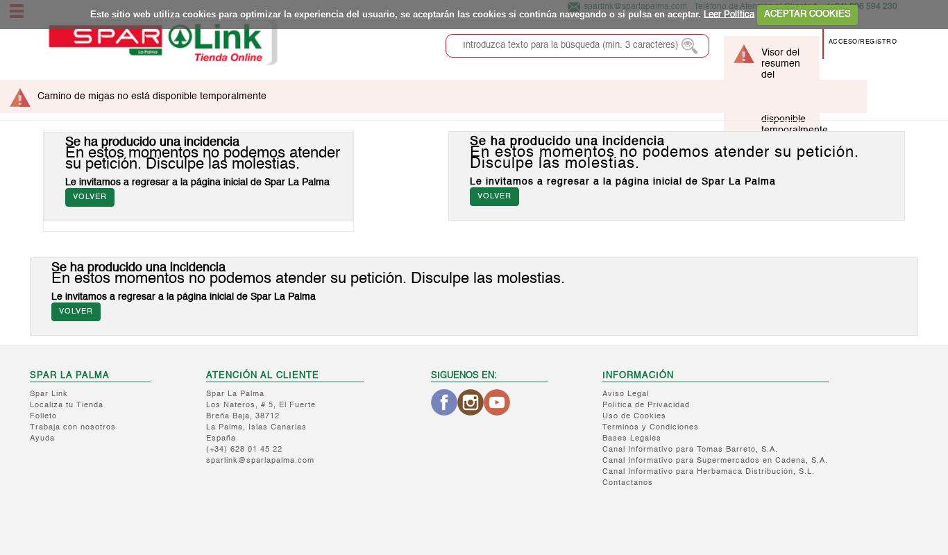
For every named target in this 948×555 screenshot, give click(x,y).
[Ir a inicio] (162, 42)
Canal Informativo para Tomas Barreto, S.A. (690, 450)
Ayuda (42, 439)
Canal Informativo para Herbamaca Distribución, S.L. (708, 472)
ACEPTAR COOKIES (807, 14)
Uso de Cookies (634, 416)
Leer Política (729, 14)
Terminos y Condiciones (650, 428)
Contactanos (627, 483)
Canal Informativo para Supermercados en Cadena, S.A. (715, 461)
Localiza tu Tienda (66, 405)
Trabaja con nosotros (73, 428)
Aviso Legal (625, 394)
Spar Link (49, 394)
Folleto (43, 416)
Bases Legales (631, 439)
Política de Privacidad (646, 405)
